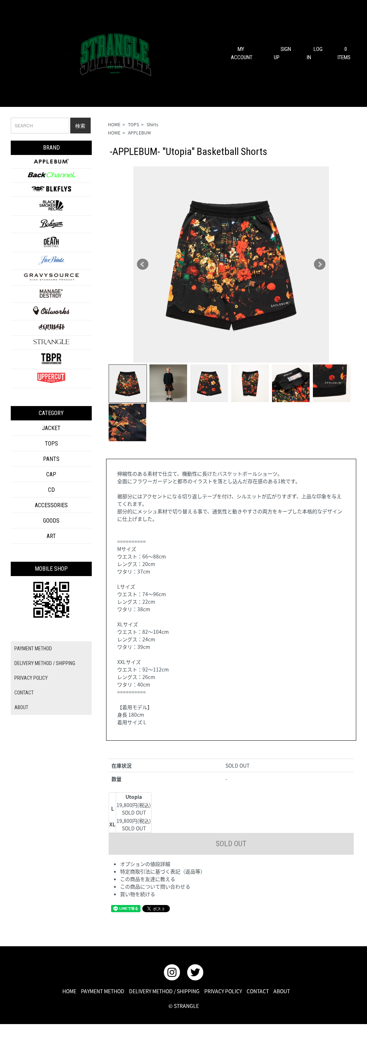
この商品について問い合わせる (155, 886)
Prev (142, 264)
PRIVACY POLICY (31, 678)
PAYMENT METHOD (33, 648)
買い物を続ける (137, 893)
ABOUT (21, 707)
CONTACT (24, 693)
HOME (114, 124)
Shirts (152, 124)
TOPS (133, 124)
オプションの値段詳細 (145, 863)
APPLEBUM (139, 132)
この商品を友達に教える (147, 878)
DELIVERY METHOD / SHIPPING (44, 663)
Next (319, 264)
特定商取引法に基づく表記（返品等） (162, 871)
